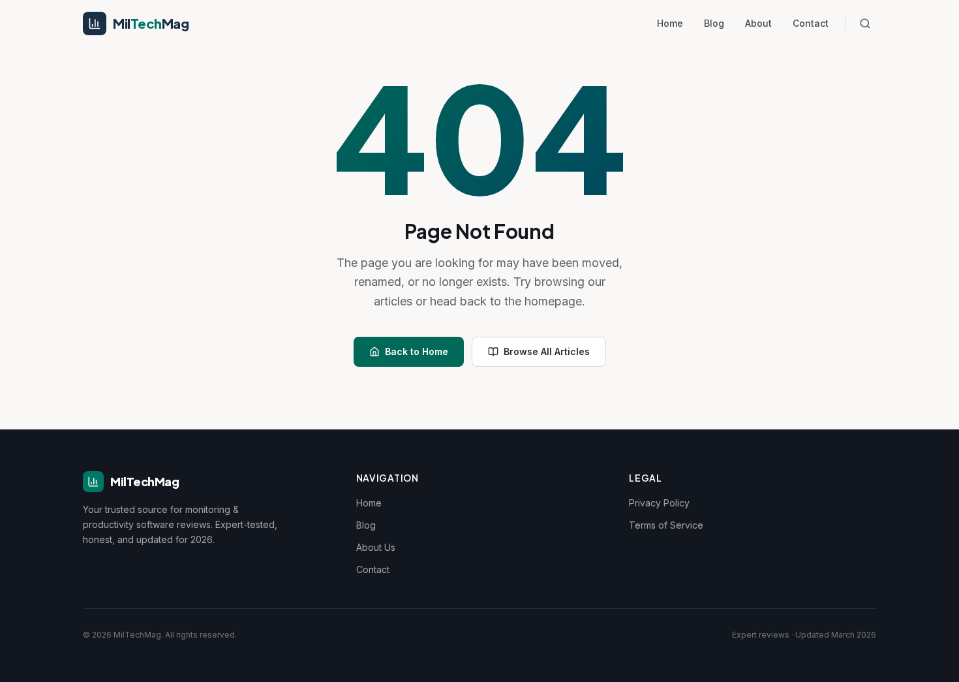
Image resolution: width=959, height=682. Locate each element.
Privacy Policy (659, 502)
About (758, 23)
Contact (811, 23)
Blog (714, 23)
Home (670, 23)
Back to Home (416, 351)
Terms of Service (666, 525)
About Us (375, 547)
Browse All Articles (547, 351)
